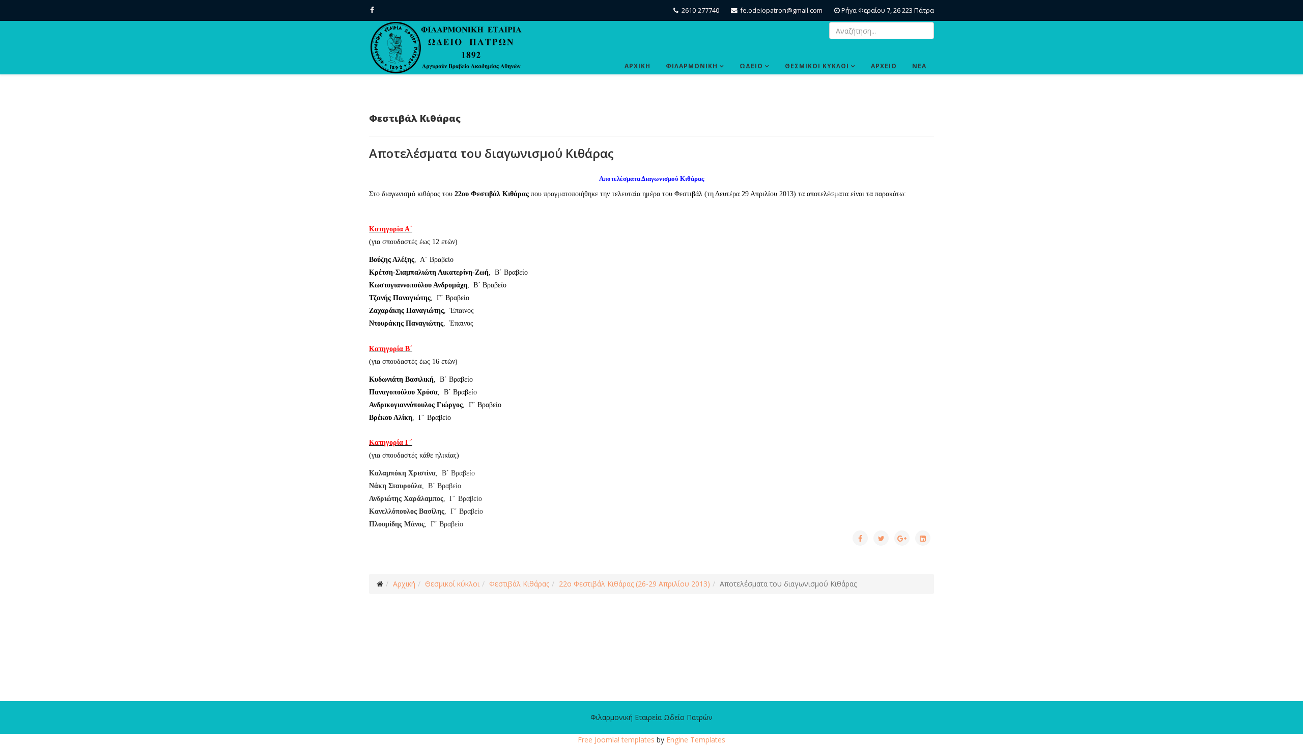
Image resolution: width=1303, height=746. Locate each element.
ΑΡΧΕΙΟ (884, 66)
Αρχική (404, 584)
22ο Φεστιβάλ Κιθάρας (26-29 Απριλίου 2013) (634, 584)
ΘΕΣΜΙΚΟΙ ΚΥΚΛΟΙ (817, 66)
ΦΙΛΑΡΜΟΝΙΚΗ (692, 66)
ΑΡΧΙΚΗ (637, 66)
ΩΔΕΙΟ (751, 66)
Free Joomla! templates (616, 739)
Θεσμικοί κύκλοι (452, 584)
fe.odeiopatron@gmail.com (782, 10)
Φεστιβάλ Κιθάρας (519, 584)
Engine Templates (695, 739)
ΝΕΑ (919, 66)
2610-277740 (700, 10)
